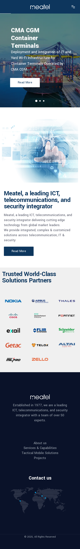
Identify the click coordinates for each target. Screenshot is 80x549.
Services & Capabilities (40, 448)
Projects (40, 458)
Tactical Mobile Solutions (40, 453)
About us (40, 443)
